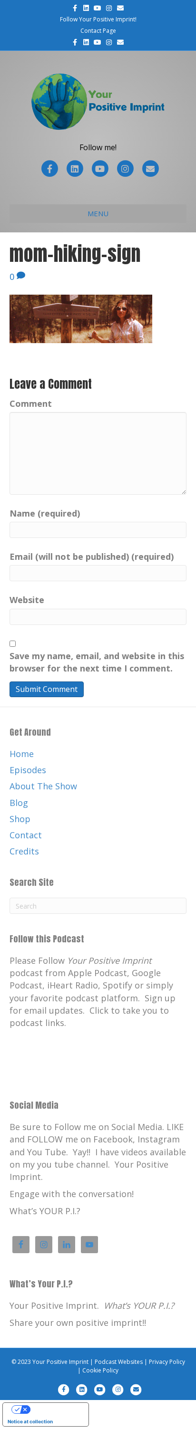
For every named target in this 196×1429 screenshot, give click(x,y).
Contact (26, 835)
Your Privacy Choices (55, 1409)
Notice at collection (30, 1421)
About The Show (43, 786)
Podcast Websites (119, 1362)
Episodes (28, 770)
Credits (24, 851)
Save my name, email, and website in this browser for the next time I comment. (97, 662)
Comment (31, 403)
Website (27, 599)
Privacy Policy (167, 1362)
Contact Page (98, 31)
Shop (20, 819)
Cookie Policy (100, 1370)
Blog (19, 802)
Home (22, 753)
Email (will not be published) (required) (92, 556)
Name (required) (45, 513)
